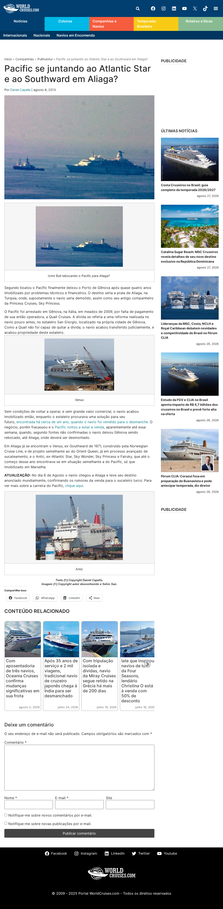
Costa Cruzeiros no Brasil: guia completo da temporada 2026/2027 (188, 187)
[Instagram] (163, 8)
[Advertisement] (190, 95)
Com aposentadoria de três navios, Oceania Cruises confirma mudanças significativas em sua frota (22, 678)
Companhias (24, 59)
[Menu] (216, 8)
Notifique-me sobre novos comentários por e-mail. (50, 815)
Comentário (15, 742)
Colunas (65, 21)
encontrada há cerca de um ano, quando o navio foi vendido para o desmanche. (82, 422)
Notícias (20, 21)
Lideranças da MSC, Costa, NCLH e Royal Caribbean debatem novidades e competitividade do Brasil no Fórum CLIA (189, 331)
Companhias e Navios (105, 24)
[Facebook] (153, 8)
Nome (10, 798)
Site (109, 798)
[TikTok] (205, 8)
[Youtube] (184, 8)
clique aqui (74, 485)
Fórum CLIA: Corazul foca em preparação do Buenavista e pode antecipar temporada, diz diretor (186, 480)
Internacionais (15, 35)
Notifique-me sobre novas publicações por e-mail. (49, 823)
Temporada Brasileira (146, 24)
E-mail (61, 798)
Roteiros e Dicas (199, 21)
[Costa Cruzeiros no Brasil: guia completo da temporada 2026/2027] (190, 159)
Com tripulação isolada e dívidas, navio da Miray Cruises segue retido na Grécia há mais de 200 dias (99, 675)
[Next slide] (147, 664)
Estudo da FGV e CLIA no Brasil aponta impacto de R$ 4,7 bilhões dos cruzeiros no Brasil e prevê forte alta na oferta (189, 407)
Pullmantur (45, 59)
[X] (195, 8)
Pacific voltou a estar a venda (79, 427)
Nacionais (42, 35)
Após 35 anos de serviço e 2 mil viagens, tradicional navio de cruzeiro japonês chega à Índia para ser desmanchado (61, 678)
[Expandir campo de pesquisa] (137, 8)
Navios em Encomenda (76, 35)
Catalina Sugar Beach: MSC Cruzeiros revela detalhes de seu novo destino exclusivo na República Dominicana (189, 256)
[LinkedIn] (174, 8)
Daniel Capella (20, 90)
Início (8, 59)
